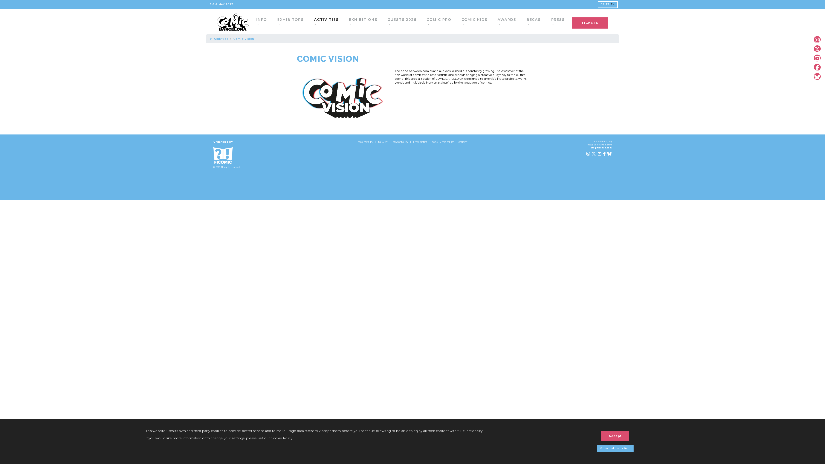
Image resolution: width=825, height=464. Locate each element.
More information (615, 448)
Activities (221, 38)
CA (602, 4)
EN (612, 4)
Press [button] (509, 21)
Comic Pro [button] (404, 21)
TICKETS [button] (599, 22)
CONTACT (462, 142)
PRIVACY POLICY (400, 142)
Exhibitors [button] (276, 21)
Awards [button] (463, 21)
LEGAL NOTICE (420, 142)
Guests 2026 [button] (372, 21)
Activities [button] (307, 21)
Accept (615, 436)
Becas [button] (487, 21)
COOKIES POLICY (365, 142)
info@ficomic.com (601, 148)
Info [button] (251, 21)
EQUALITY (383, 142)
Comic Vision (243, 38)
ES (607, 4)
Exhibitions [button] (339, 21)
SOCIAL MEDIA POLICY (443, 142)
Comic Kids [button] (435, 21)
